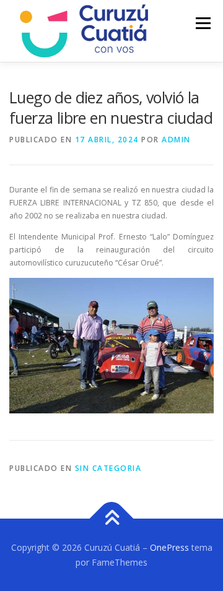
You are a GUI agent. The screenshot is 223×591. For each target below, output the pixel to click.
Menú (202, 23)
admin (176, 139)
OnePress (169, 547)
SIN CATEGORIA (108, 468)
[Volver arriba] (112, 518)
